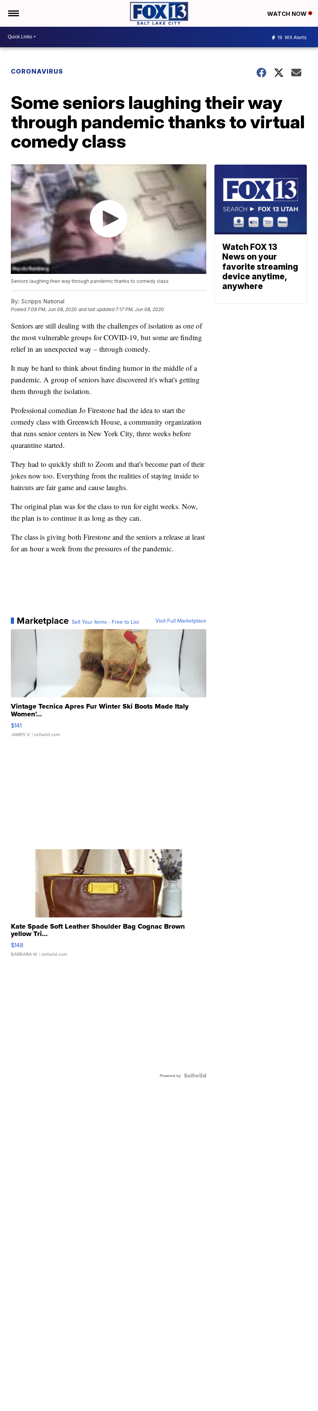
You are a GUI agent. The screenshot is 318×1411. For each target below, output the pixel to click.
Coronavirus (37, 71)
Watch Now (287, 13)
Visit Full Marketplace (181, 620)
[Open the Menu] (13, 13)
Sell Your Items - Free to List (105, 622)
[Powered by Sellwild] (195, 1075)
